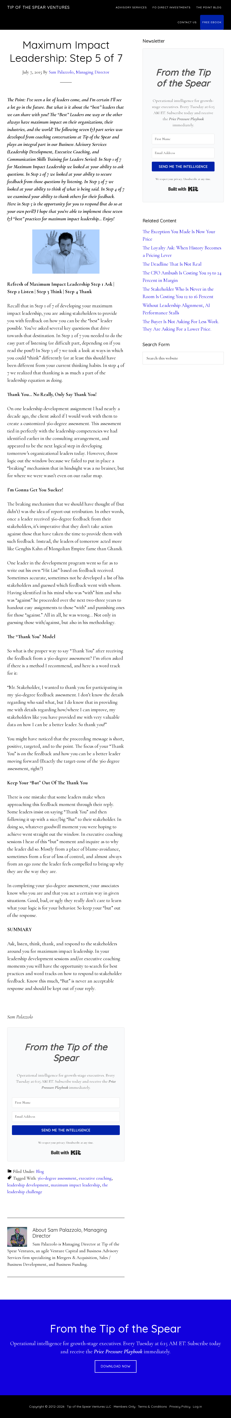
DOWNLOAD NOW (115, 1366)
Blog (40, 1171)
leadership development (28, 1185)
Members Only (124, 1406)
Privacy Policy (179, 1406)
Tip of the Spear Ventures (38, 7)
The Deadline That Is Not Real (172, 264)
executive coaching (95, 1178)
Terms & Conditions (152, 1406)
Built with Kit (66, 1153)
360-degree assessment (56, 1178)
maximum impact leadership (75, 1185)
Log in (197, 1406)
